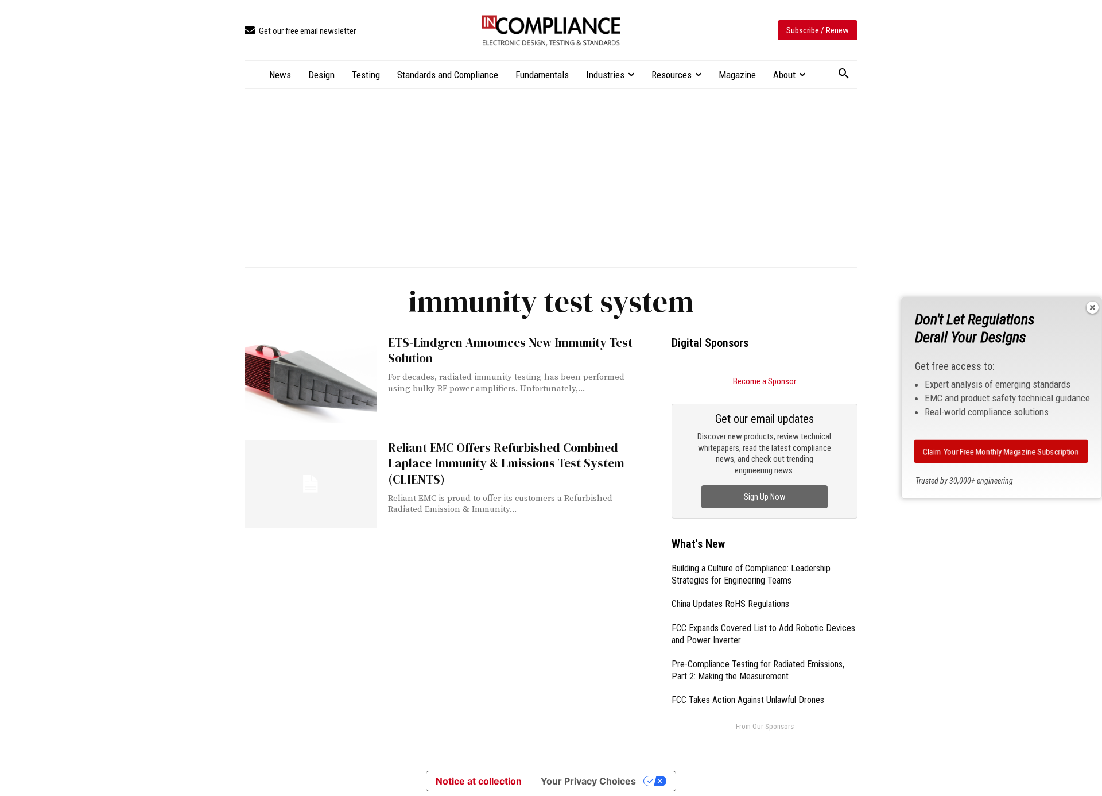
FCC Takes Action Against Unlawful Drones (748, 699)
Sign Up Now (764, 496)
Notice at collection (479, 781)
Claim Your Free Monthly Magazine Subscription (1001, 451)
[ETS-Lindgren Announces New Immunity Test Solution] (311, 379)
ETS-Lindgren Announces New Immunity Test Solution (510, 350)
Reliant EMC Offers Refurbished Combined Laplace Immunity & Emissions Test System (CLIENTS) (506, 463)
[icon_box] (300, 31)
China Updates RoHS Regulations (730, 603)
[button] (843, 74)
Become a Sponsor (764, 381)
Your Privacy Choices (588, 781)
